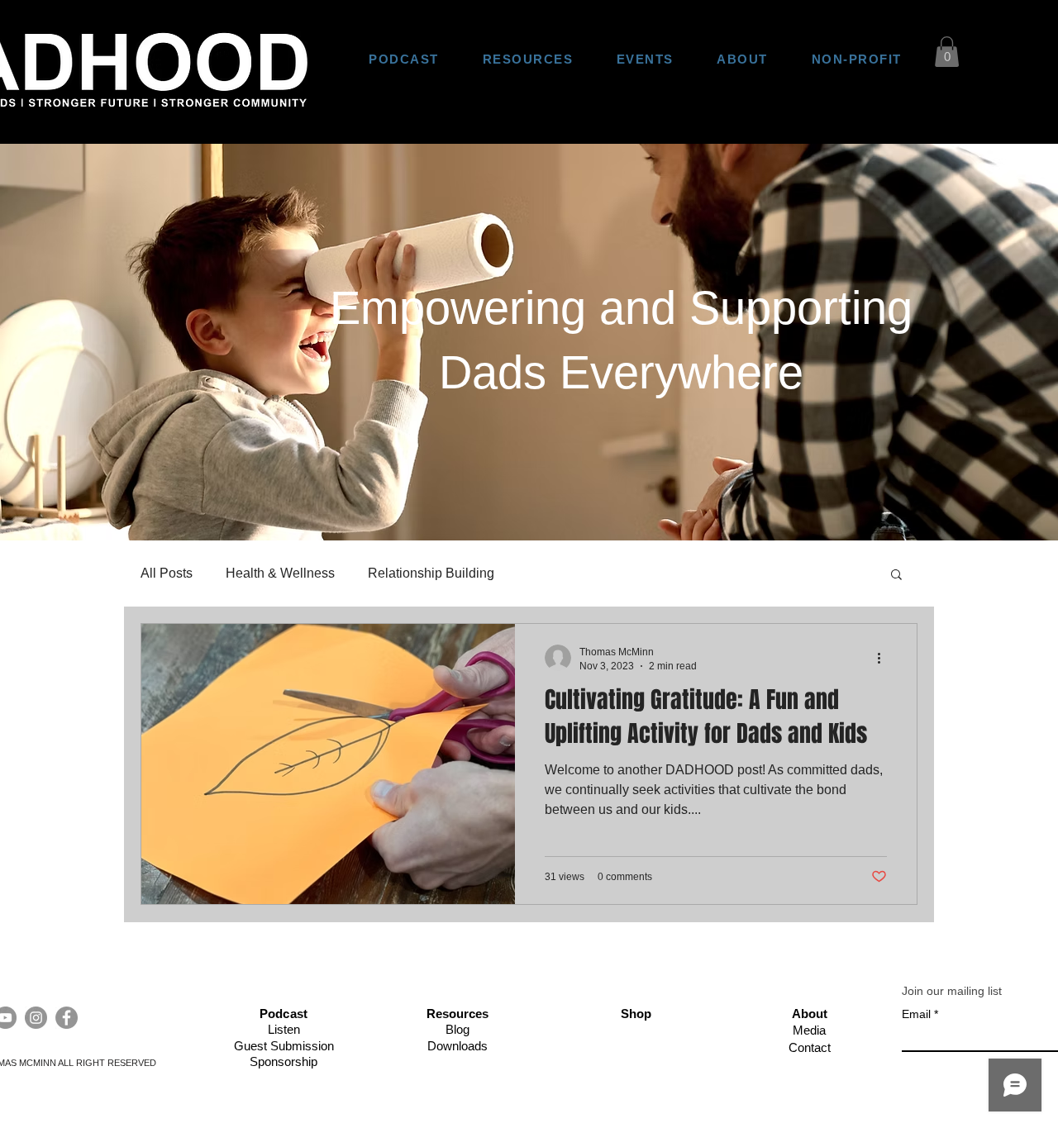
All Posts (167, 573)
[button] (947, 51)
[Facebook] (66, 1018)
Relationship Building (431, 573)
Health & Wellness (280, 573)
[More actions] (884, 658)
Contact (810, 1047)
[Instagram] (36, 1018)
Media (809, 1030)
